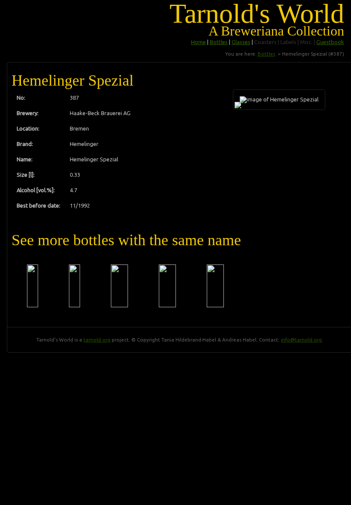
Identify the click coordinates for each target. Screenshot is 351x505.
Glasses (241, 42)
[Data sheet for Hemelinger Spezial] (32, 286)
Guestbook (330, 42)
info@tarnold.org (301, 339)
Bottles (219, 42)
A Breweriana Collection (276, 31)
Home (198, 42)
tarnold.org (96, 339)
